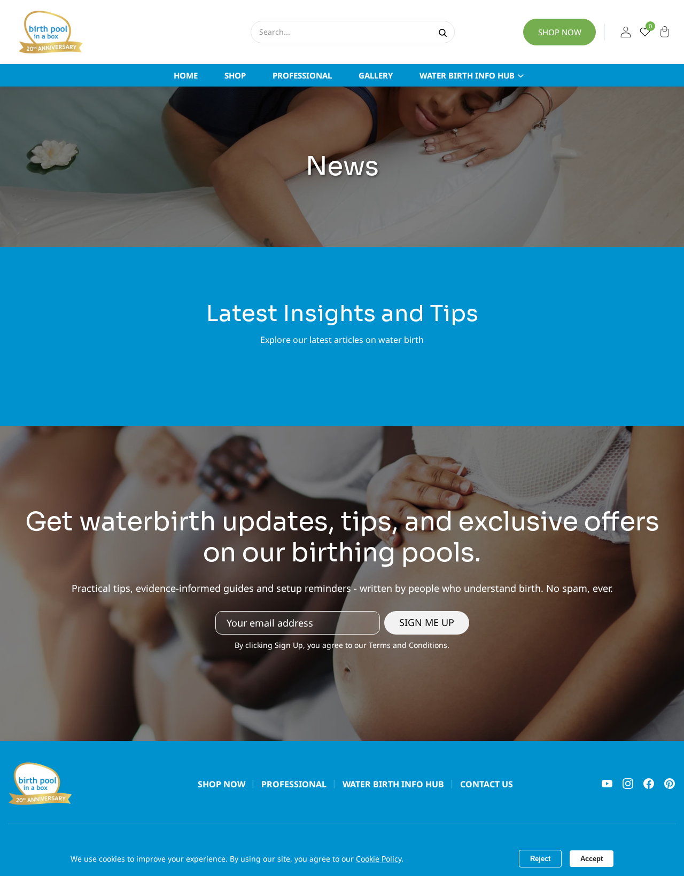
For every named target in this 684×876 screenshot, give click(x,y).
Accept (591, 859)
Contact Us (486, 784)
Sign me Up (426, 622)
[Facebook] (648, 783)
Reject (540, 859)
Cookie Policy (378, 859)
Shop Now (559, 32)
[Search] (442, 32)
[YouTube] (607, 783)
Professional (294, 784)
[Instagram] (627, 783)
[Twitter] (669, 783)
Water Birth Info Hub (393, 784)
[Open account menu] (626, 32)
